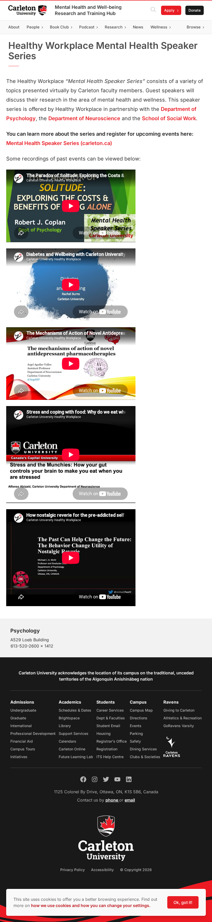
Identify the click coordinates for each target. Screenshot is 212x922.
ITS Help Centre (110, 757)
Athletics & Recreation (182, 718)
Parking (136, 733)
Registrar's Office (111, 741)
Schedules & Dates (75, 710)
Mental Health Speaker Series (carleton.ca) (59, 143)
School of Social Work (169, 118)
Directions (138, 718)
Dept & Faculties (110, 718)
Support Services (73, 733)
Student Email (108, 725)
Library (65, 725)
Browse (194, 27)
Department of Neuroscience (84, 118)
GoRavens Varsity (178, 725)
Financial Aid (21, 741)
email (130, 800)
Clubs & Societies (145, 757)
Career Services (110, 710)
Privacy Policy (72, 869)
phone (112, 800)
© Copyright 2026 (136, 869)
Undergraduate (23, 710)
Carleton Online (72, 749)
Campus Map (141, 710)
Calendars (67, 741)
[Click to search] (153, 10)
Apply (169, 10)
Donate (194, 10)
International (21, 725)
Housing (103, 733)
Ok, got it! (182, 902)
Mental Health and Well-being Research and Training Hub (88, 10)
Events (135, 725)
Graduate (18, 718)
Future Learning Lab (76, 757)
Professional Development (33, 733)
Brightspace (69, 718)
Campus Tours (22, 749)
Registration (106, 749)
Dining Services (143, 749)
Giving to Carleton (178, 710)
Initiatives (18, 757)
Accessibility (102, 869)
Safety (135, 741)
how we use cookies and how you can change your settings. (90, 905)
